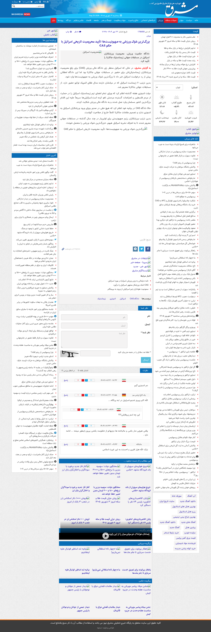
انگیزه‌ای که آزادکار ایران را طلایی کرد (180, 422)
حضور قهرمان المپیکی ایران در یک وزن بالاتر (177, 224)
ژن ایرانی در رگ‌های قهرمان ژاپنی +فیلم (179, 479)
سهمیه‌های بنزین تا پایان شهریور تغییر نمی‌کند (34, 239)
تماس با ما (26, 2)
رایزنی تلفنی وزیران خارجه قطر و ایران (38, 194)
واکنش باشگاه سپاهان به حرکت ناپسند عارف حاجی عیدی (178, 168)
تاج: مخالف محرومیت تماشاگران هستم (179, 265)
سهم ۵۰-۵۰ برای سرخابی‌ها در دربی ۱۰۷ (178, 192)
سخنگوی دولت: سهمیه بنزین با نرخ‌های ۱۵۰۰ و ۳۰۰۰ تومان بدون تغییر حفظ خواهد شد (106, 490)
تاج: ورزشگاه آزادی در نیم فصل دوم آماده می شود (175, 371)
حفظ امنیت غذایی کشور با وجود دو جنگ (37, 228)
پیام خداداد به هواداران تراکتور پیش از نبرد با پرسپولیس (178, 458)
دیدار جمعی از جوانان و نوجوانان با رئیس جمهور (75, 609)
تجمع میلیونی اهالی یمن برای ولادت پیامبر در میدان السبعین (36, 463)
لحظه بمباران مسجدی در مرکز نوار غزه (38, 179)
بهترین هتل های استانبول (184, 506)
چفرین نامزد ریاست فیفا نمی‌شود (181, 418)
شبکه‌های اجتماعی (148, 20)
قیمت (195, 31)
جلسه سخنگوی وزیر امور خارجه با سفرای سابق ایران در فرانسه (36, 311)
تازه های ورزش (191, 138)
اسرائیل (123, 298)
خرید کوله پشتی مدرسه (185, 548)
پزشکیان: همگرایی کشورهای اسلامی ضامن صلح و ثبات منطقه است (34, 442)
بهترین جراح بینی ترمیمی (184, 517)
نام (148, 316)
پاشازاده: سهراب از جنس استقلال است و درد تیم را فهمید (177, 291)
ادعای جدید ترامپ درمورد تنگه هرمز (38, 356)
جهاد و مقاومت (120, 20)
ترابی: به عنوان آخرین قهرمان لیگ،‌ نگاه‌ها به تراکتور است (178, 302)
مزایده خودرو (190, 532)
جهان (181, 20)
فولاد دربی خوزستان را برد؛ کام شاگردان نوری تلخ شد (177, 322)
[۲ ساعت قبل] (105, 474)
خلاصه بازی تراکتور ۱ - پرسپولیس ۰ (181, 351)
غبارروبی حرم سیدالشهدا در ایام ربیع (38, 224)
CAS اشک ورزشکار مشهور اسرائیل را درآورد (130, 285)
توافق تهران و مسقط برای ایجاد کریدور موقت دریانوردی (36, 332)
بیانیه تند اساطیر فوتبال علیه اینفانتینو (180, 262)
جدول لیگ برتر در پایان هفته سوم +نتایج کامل (176, 274)
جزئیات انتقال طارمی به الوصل (183, 483)
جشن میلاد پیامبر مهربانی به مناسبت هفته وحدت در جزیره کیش (138, 610)
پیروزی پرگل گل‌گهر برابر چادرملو (182, 327)
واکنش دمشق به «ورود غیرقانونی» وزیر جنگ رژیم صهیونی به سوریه (36, 289)
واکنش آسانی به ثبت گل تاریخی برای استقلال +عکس (178, 447)
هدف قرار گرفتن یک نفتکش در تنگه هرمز (36, 136)
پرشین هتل (190, 527)
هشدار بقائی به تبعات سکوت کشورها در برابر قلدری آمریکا (36, 304)
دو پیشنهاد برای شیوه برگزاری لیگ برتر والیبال (176, 414)
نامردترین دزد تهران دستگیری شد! (39, 68)
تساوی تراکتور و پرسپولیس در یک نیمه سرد (177, 375)
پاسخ (66, 380)
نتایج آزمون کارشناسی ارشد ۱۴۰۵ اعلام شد (35, 279)
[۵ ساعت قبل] (105, 536)
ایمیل (147, 324)
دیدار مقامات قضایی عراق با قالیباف (108, 609)
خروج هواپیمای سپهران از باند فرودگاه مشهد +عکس (138, 489)
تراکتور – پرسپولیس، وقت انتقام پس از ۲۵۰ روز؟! (178, 474)
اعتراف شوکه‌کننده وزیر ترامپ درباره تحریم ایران (33, 57)
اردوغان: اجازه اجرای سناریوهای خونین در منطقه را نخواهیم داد (34, 189)
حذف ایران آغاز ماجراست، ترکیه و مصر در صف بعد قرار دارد (35, 89)
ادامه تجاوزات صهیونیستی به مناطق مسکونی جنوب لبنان (34, 387)
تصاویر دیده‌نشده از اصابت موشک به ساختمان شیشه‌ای (36, 47)
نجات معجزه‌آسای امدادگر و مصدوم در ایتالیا (35, 400)
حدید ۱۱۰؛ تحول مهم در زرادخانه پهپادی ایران (35, 283)
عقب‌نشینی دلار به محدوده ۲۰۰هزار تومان (178, 37)
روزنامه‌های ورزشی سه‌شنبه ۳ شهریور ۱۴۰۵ (177, 316)
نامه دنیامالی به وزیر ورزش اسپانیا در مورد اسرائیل (128, 280)
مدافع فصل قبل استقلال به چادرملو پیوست (177, 216)
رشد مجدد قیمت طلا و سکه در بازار (181, 60)
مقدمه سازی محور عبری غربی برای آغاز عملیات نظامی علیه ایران (36, 325)
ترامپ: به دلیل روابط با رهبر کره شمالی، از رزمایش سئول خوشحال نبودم (37, 420)
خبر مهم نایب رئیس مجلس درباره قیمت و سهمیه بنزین (34, 395)
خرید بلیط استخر (171, 532)
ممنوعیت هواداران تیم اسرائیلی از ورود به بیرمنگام (128, 289)
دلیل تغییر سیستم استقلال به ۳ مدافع (179, 379)
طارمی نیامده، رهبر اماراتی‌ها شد (182, 311)
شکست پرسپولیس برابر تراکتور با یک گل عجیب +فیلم (177, 361)
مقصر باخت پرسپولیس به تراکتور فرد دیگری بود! (175, 220)
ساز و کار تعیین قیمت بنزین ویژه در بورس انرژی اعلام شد (35, 296)
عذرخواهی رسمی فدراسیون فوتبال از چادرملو (177, 239)
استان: (194, 87)
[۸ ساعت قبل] (75, 506)
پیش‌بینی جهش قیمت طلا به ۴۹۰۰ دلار (179, 68)
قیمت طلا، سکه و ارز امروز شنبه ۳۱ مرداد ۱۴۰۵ (175, 76)
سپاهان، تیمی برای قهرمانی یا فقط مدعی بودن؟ (176, 409)
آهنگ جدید (175, 527)
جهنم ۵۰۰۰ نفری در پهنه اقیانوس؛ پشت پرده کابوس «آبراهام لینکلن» (36, 318)
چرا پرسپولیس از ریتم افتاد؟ (184, 162)
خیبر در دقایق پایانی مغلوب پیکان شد (180, 339)
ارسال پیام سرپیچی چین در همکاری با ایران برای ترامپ (35, 219)
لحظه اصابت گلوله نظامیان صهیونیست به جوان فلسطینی (36, 427)
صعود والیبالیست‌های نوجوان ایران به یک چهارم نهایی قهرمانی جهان (177, 230)
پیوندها (60, 20)
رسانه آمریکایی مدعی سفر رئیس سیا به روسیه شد (36, 376)
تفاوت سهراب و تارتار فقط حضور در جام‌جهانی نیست (178, 157)
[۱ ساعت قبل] (136, 474)
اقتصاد (88, 20)
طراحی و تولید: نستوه (105, 627)
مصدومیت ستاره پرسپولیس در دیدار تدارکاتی (177, 151)
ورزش (160, 20)
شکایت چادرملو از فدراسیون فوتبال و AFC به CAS (175, 200)
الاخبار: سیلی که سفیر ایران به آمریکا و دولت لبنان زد (36, 78)
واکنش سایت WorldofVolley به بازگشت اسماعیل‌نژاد (180, 187)
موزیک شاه (176, 496)
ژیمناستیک (101, 298)
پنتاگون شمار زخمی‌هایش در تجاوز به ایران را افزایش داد (36, 245)
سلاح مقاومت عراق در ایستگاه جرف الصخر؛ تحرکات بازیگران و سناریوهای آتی (37, 435)
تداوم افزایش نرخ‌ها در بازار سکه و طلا (179, 48)
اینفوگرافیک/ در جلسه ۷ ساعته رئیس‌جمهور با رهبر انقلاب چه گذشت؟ (36, 369)
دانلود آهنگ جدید (188, 501)
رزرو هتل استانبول (187, 511)
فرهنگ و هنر (106, 20)
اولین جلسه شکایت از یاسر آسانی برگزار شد (177, 383)
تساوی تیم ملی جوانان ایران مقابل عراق (179, 174)
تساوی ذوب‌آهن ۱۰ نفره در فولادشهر (180, 331)
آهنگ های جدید (188, 522)
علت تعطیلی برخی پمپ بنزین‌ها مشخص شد (35, 102)
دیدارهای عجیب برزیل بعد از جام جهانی (179, 355)
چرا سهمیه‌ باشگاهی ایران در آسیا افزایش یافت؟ (175, 468)
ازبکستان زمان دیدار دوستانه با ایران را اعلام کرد (176, 426)
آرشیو (37, 2)
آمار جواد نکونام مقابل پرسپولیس (182, 437)
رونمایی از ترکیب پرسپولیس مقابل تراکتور (178, 398)
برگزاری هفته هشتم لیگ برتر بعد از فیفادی (177, 211)
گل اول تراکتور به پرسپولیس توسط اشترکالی (177, 367)
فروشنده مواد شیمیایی (186, 543)
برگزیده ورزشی (144, 543)
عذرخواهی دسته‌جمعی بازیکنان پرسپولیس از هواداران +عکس (178, 180)
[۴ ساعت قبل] (75, 474)
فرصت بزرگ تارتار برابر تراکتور (183, 441)
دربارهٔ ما (15, 2)
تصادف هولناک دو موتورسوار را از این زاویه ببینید (125, 534)
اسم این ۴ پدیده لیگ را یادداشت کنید (180, 235)
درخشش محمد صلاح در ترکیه (183, 464)
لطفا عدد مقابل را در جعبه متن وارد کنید (134, 352)
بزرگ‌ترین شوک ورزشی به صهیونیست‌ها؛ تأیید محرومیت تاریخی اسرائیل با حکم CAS (105, 43)
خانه (196, 20)
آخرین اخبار (51, 155)
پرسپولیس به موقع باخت (185, 196)
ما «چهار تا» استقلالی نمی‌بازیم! (182, 257)
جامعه (96, 20)
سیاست (189, 20)
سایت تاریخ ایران (167, 501)
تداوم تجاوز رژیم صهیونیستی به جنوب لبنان (35, 183)
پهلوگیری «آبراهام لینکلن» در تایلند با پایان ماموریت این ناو (37, 406)
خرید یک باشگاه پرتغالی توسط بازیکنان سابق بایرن (178, 206)
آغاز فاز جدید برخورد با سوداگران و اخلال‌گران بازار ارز (75, 489)
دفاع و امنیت (133, 20)
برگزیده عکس (145, 581)
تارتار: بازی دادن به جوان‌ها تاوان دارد (180, 347)
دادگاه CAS (134, 298)
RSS (44, 2)
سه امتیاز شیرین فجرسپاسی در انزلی (180, 343)
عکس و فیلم (78, 20)
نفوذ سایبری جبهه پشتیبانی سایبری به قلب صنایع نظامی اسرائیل (35, 204)
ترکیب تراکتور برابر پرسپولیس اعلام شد (179, 394)
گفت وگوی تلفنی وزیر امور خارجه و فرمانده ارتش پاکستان (35, 174)
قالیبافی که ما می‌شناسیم (43, 53)
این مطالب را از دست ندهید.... (137, 461)
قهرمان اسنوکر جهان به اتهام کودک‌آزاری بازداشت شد (176, 284)
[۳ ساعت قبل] (136, 594)
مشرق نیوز (174, 8)
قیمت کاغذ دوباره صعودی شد (183, 72)
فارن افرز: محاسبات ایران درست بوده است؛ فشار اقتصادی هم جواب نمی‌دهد (34, 146)
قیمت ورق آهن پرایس (186, 538)
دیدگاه (68, 20)
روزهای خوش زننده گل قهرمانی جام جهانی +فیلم (175, 487)
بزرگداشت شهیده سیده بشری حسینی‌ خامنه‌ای (34, 128)
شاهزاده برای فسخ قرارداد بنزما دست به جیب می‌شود (178, 146)
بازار (53, 20)
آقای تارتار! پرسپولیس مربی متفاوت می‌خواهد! (176, 270)
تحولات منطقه (171, 20)
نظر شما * (145, 332)
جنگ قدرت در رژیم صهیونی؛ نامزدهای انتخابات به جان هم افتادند (34, 252)
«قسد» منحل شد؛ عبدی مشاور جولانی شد (36, 161)
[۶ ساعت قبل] (136, 506)
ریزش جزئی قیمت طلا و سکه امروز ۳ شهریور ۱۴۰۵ (178, 43)
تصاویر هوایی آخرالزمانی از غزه (41, 106)
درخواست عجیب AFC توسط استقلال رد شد (177, 296)
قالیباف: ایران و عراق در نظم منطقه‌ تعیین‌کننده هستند (35, 267)
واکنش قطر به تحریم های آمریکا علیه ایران (36, 72)
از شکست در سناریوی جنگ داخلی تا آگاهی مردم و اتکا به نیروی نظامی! (35, 212)
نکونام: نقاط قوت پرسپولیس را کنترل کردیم (177, 335)
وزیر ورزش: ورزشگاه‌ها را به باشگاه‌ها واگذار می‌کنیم (179, 432)
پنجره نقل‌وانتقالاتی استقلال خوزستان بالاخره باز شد (177, 404)
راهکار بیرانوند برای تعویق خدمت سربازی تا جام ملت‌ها (177, 252)
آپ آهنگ (191, 496)
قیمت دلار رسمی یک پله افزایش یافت (180, 52)
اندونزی (113, 298)
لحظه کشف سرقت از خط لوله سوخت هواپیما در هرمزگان (35, 119)
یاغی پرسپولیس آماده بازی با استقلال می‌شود (177, 278)
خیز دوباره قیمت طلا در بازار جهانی (181, 56)
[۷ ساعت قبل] (105, 506)
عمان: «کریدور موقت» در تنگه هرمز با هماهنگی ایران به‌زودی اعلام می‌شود (35, 260)
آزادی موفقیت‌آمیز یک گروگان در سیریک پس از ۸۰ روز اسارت (35, 112)
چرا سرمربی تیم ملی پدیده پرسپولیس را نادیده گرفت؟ (178, 389)
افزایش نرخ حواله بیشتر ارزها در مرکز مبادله (177, 64)
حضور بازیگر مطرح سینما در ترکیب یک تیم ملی (176, 452)
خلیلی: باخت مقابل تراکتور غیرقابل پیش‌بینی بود (176, 307)
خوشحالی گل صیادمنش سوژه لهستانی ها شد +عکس (178, 245)
